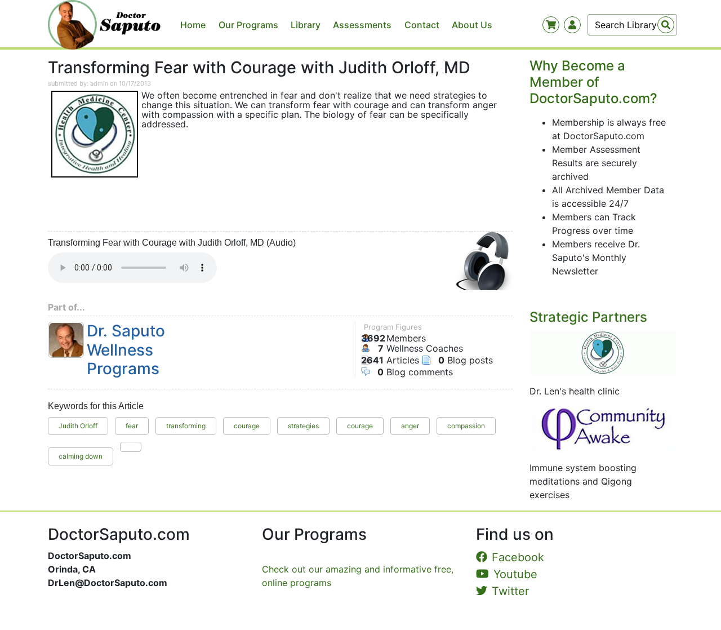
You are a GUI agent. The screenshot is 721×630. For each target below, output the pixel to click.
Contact (421, 24)
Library (306, 24)
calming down (81, 456)
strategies (303, 426)
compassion (466, 426)
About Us (472, 24)
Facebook (518, 557)
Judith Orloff (78, 426)
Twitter (510, 591)
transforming (186, 426)
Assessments (362, 24)
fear (132, 426)
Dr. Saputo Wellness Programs (126, 350)
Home (193, 24)
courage (247, 426)
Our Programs (248, 24)
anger (410, 426)
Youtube (515, 574)
